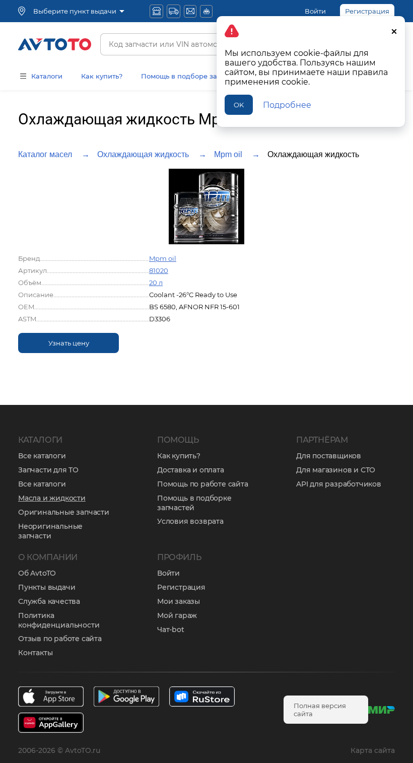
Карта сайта (373, 750)
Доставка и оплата (190, 469)
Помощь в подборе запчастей (193, 76)
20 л (156, 283)
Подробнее (287, 105)
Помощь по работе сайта (202, 484)
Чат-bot (170, 629)
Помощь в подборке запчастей (194, 503)
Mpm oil (228, 154)
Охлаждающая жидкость (143, 154)
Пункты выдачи (46, 587)
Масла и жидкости (52, 498)
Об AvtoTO (37, 573)
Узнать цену (68, 343)
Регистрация (181, 587)
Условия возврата (190, 521)
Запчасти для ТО (48, 469)
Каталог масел (45, 154)
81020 (158, 270)
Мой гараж (177, 615)
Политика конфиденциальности (58, 620)
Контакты (35, 652)
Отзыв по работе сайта (60, 638)
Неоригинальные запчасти (50, 531)
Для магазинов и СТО (335, 469)
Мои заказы (178, 601)
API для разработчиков (338, 484)
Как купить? (101, 76)
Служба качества (49, 601)
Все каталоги (42, 455)
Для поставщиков (328, 455)
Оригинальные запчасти (63, 512)
